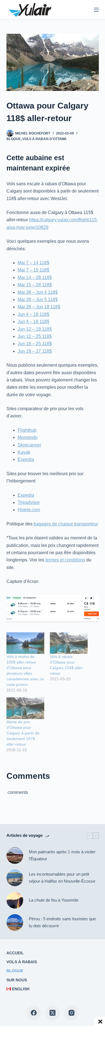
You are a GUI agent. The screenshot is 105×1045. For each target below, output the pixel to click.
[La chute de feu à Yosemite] (14, 900)
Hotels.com (29, 509)
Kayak (24, 452)
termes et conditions (65, 560)
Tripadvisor (29, 502)
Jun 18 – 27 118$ (35, 351)
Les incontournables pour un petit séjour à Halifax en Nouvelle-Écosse (62, 877)
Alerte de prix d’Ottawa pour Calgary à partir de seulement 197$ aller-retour (22, 733)
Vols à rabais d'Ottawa (44, 139)
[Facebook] (33, 1012)
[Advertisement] (47, 1035)
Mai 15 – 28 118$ (35, 284)
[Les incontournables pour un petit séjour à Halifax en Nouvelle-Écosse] (14, 877)
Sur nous (16, 980)
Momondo (28, 437)
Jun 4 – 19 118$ (33, 321)
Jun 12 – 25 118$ (35, 336)
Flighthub (27, 430)
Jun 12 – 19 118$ (35, 329)
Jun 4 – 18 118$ (33, 314)
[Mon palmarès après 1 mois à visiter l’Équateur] (14, 855)
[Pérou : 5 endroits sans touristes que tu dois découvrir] (14, 922)
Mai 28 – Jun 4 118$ (38, 292)
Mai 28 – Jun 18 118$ (39, 306)
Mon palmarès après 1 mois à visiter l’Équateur (62, 855)
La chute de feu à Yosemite (53, 900)
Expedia (26, 459)
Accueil (15, 953)
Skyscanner (29, 445)
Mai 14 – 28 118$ (35, 277)
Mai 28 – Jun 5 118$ (38, 299)
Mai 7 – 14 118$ (33, 262)
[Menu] (96, 9)
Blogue (13, 139)
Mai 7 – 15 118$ (33, 270)
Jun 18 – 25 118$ (35, 343)
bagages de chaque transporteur (66, 524)
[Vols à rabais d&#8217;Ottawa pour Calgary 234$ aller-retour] (69, 643)
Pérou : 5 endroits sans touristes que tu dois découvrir (62, 922)
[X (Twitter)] (52, 1012)
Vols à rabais (21, 962)
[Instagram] (71, 1012)
